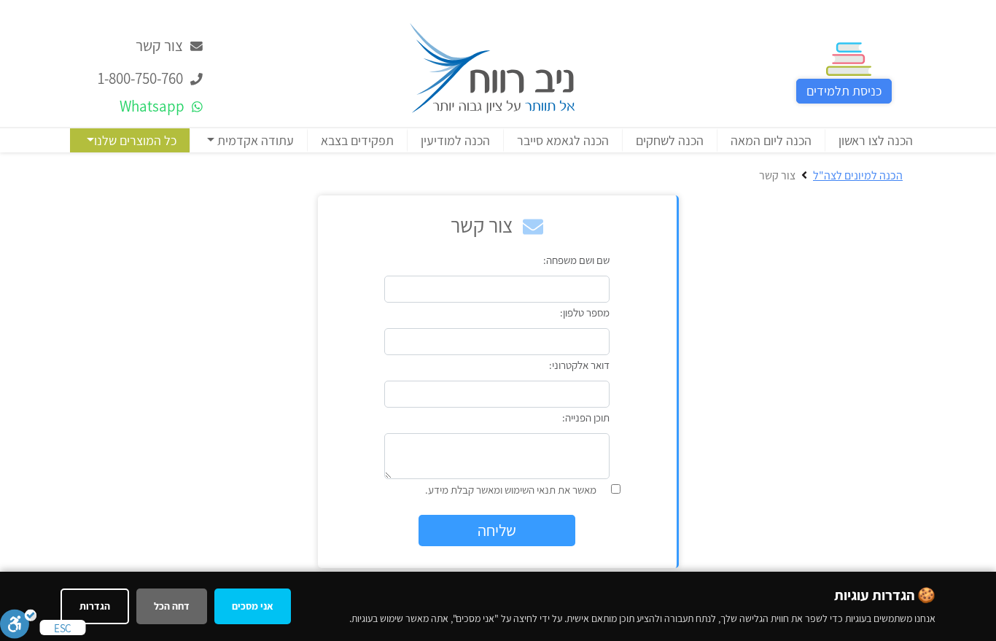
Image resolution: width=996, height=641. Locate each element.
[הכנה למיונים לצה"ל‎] (492, 66)
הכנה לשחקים (670, 140)
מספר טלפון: (585, 312)
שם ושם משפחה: (576, 260)
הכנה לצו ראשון (876, 140)
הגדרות (94, 606)
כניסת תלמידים (844, 90)
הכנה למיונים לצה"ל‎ (858, 175)
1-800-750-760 (142, 78)
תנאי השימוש (530, 490)
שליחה (497, 530)
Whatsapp (153, 106)
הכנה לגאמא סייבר (563, 140)
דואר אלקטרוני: (579, 365)
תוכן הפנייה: (586, 417)
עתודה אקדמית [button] (254, 140)
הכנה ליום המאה (771, 140)
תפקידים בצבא (357, 140)
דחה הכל (172, 606)
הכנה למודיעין (455, 140)
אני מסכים (252, 606)
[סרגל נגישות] (18, 623)
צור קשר (161, 45)
